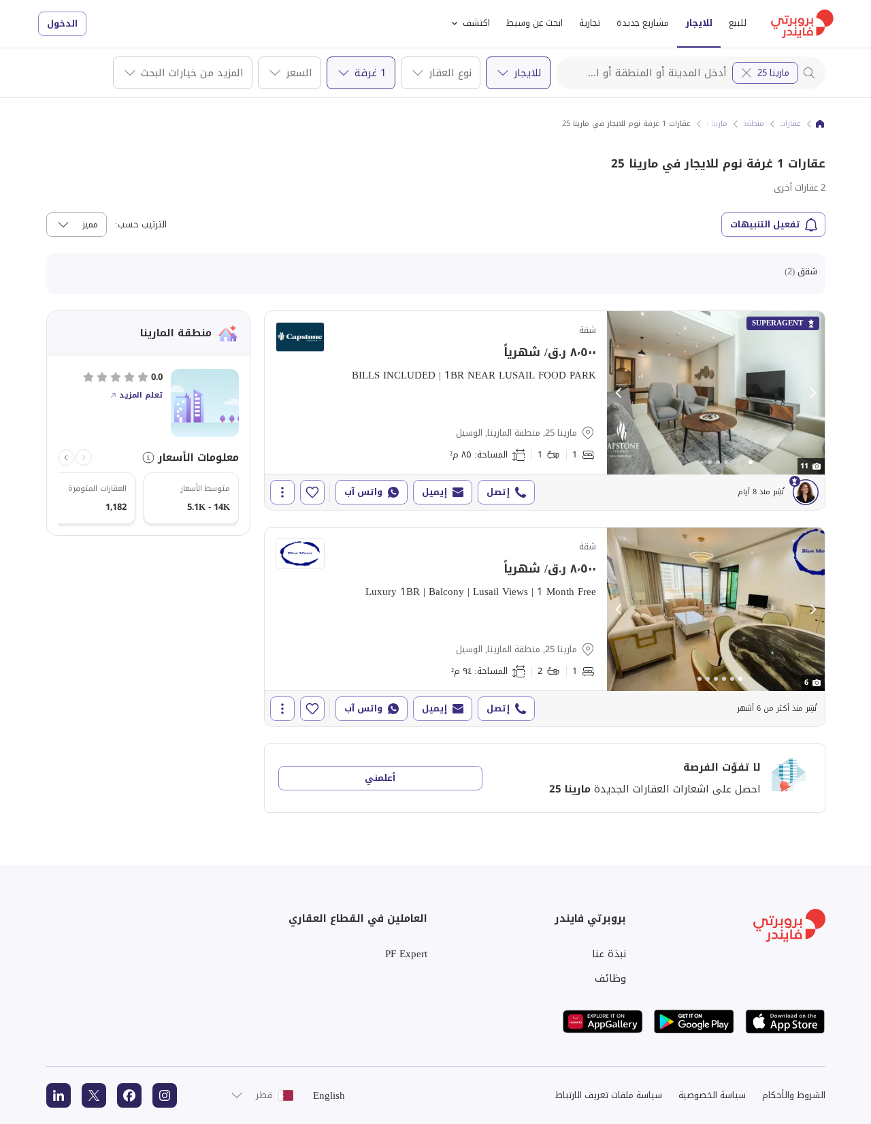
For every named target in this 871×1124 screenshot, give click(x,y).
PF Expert (406, 953)
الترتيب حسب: (141, 224)
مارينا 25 (773, 72)
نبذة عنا (609, 953)
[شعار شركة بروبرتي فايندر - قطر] (802, 24)
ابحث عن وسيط (534, 22)
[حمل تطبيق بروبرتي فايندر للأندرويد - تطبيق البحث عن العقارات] (694, 1021)
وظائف (610, 978)
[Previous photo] (619, 392)
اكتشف (476, 22)
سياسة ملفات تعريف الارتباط (608, 1095)
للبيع (737, 22)
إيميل (434, 491)
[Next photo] (812, 392)
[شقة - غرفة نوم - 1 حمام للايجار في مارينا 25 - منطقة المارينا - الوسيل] (544, 410)
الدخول (62, 23)
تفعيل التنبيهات (765, 224)
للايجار (698, 22)
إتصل (498, 491)
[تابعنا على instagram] (164, 1095)
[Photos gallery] (716, 393)
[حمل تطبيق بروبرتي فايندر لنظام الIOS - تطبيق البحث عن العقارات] (785, 1021)
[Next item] (66, 457)
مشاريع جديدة (643, 22)
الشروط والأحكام (793, 1095)
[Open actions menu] (282, 492)
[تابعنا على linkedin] (58, 1095)
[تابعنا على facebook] (129, 1095)
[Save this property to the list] (312, 492)
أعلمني (380, 777)
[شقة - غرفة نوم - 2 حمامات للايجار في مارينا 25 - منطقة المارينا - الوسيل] (544, 627)
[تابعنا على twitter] (94, 1095)
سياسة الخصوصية (712, 1095)
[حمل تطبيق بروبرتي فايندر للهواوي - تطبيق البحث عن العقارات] (603, 1021)
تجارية (589, 22)
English (329, 1095)
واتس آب (363, 491)
